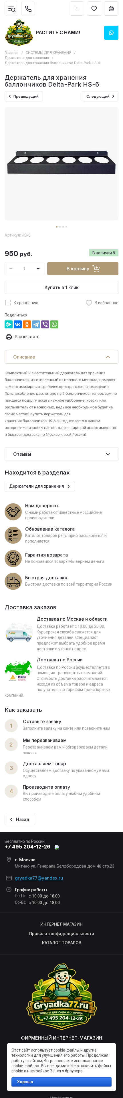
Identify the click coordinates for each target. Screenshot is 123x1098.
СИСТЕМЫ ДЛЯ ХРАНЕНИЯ (48, 52)
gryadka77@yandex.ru (39, 878)
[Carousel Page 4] (66, 227)
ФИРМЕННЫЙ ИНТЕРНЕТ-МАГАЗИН (61, 1038)
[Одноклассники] (27, 324)
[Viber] (45, 324)
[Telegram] (36, 324)
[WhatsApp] (54, 324)
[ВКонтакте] (18, 324)
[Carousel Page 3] (63, 227)
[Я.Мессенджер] (9, 324)
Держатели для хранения (27, 58)
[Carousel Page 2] (60, 227)
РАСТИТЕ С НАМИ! (58, 32)
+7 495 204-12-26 (27, 847)
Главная (12, 52)
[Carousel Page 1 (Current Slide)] (56, 227)
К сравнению (26, 302)
